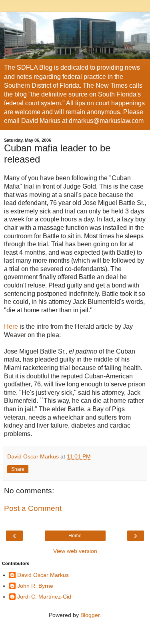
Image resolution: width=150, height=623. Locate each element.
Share (17, 469)
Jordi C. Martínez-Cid (44, 596)
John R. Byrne (35, 586)
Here (11, 326)
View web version (75, 551)
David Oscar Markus (43, 575)
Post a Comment (33, 508)
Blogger (90, 615)
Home (75, 536)
